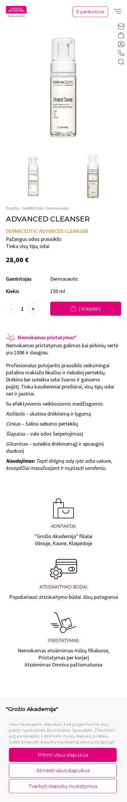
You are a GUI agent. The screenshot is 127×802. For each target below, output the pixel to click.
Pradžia (12, 208)
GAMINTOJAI (32, 208)
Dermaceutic (58, 208)
